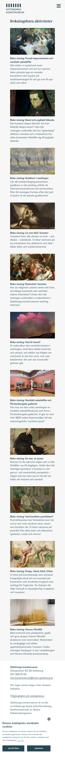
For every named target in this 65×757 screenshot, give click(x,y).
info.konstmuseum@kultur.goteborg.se (31, 677)
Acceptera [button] (13, 748)
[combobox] (48, 719)
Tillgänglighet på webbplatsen (27, 695)
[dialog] (26, 736)
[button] (38, 748)
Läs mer (20, 740)
